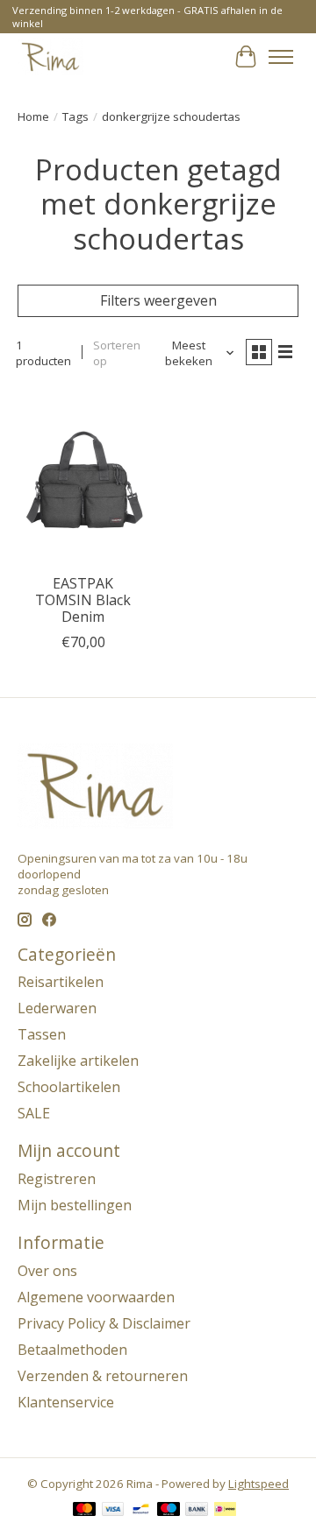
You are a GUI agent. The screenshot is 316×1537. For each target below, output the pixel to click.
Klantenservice (66, 1402)
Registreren (57, 1178)
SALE (34, 1113)
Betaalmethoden (72, 1349)
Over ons (47, 1270)
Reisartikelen (61, 981)
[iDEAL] (225, 1510)
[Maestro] (168, 1510)
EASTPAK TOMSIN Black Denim (83, 600)
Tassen (42, 1034)
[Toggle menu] (280, 56)
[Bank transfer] (196, 1510)
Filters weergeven (158, 300)
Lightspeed (258, 1483)
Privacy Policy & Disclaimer (104, 1323)
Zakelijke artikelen (78, 1060)
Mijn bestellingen (75, 1205)
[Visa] (113, 1510)
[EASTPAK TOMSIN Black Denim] (83, 477)
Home (33, 116)
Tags (75, 116)
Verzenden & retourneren (103, 1375)
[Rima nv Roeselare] (50, 56)
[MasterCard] (84, 1510)
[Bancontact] (141, 1510)
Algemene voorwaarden (96, 1297)
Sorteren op (116, 353)
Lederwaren (57, 1008)
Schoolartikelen (69, 1086)
